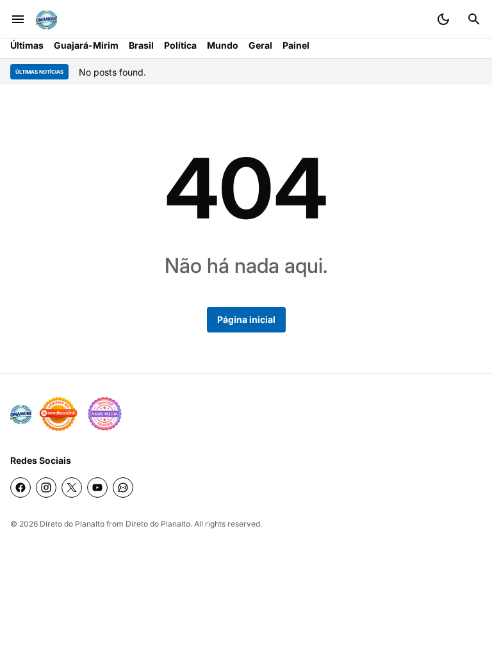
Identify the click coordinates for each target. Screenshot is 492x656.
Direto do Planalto (72, 524)
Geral (260, 45)
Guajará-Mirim (86, 45)
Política (180, 45)
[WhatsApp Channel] (123, 487)
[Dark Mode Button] (443, 19)
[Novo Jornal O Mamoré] (46, 19)
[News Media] (104, 414)
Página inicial (246, 319)
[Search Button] (474, 19)
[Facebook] (20, 487)
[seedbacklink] (58, 414)
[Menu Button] (18, 19)
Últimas (27, 45)
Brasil (141, 45)
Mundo (222, 45)
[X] (72, 487)
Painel (296, 45)
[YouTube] (97, 487)
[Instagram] (46, 487)
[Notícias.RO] (20, 414)
